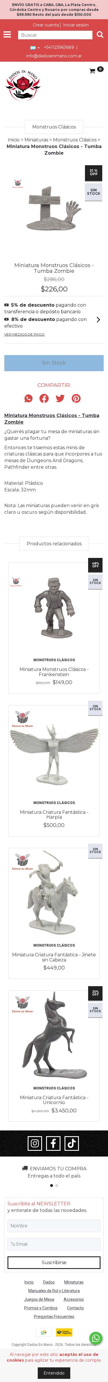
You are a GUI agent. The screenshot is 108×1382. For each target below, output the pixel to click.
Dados (49, 1282)
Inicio (14, 140)
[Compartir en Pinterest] (76, 399)
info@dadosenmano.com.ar (54, 56)
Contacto (75, 1308)
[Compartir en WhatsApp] (29, 399)
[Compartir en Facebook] (44, 399)
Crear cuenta (46, 25)
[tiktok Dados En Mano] (72, 1143)
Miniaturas (36, 140)
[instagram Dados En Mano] (35, 1143)
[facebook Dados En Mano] (53, 1143)
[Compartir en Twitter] (60, 399)
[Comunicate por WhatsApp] (95, 1338)
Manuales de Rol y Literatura (54, 1290)
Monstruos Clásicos (74, 140)
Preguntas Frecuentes (54, 1316)
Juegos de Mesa (39, 1299)
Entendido (54, 1373)
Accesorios (74, 1299)
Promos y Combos (41, 1308)
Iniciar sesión (76, 25)
